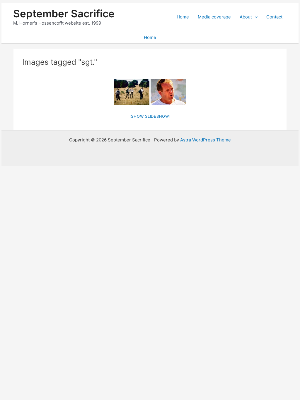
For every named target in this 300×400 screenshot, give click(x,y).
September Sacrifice (64, 13)
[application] (255, 17)
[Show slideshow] (150, 116)
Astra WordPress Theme (205, 140)
